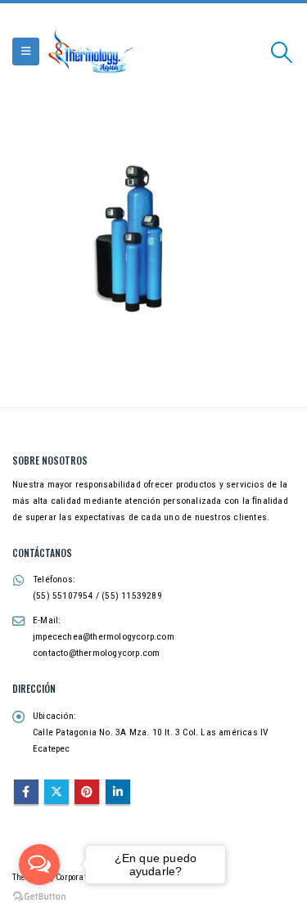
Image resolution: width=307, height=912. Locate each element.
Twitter (56, 791)
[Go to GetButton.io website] (39, 896)
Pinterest (86, 791)
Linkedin (118, 791)
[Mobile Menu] (25, 51)
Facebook (26, 791)
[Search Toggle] (282, 52)
